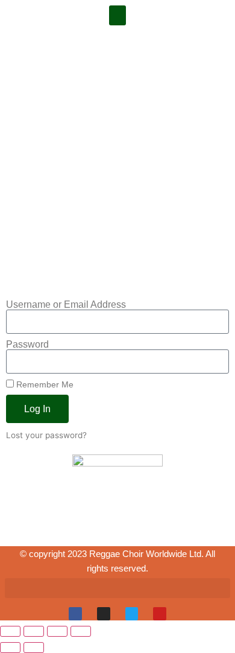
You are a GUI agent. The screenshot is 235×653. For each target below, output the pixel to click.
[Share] (57, 631)
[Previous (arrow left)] (10, 647)
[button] (117, 15)
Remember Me (44, 384)
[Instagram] (103, 613)
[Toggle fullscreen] (34, 631)
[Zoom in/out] (10, 631)
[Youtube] (159, 613)
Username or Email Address (66, 305)
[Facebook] (75, 613)
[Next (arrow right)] (34, 647)
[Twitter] (132, 613)
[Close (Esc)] (80, 631)
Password (27, 344)
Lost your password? (46, 435)
